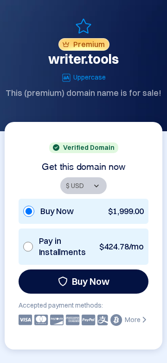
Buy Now (90, 281)
